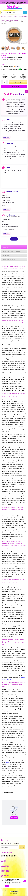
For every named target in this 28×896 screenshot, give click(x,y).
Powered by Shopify (14, 893)
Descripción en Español (9, 259)
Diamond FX (12, 711)
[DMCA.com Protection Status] (14, 891)
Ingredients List (7, 255)
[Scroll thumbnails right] (26, 48)
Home (2, 20)
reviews (7, 762)
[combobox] (12, 12)
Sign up (22, 847)
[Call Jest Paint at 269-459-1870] (4, 6)
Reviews (10, 16)
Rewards (4, 16)
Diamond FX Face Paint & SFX (12, 20)
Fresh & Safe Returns (14, 77)
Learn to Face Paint (23, 16)
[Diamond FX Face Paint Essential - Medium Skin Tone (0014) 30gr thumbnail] (3, 48)
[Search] (25, 12)
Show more (14, 239)
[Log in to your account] (22, 7)
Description (6, 247)
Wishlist (16, 16)
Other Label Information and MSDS (12, 251)
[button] (14, 66)
